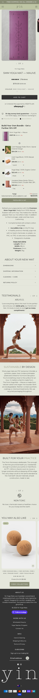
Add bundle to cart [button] (19, 200)
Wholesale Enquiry (19, 622)
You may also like (14, 517)
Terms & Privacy (19, 644)
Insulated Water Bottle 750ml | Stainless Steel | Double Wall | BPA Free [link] (24, 182)
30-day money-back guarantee (17, 114)
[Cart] (36, 7)
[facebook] (18, 664)
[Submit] (27, 658)
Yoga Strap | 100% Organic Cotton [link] (24, 170)
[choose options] (33, 565)
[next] (22, 63)
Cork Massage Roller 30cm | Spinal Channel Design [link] (24, 148)
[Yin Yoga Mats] (19, 7)
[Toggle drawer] (3, 6)
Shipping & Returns (19, 641)
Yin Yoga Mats (19, 69)
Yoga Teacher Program (19, 625)
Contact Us (19, 628)
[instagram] (21, 664)
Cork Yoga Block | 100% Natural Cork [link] (23, 158)
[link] (5, 136)
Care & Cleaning (19, 638)
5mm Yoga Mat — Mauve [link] (18, 132)
